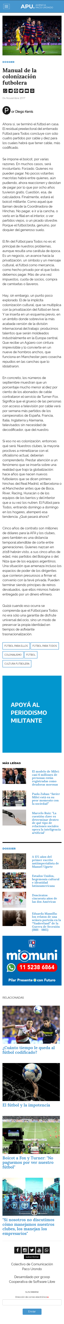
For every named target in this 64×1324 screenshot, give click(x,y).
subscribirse (32, 1257)
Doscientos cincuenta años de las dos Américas (44, 898)
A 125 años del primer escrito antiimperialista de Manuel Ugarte (45, 861)
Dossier (8, 61)
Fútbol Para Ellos (16, 646)
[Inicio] (37, 6)
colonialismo (13, 654)
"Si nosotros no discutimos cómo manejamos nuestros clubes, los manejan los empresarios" (28, 1226)
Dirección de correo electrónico (31, 1297)
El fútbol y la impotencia (26, 1105)
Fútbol (30, 654)
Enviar (32, 1311)
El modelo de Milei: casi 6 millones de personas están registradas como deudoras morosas (45, 778)
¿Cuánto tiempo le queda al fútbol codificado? (28, 1050)
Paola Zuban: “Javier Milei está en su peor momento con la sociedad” (46, 799)
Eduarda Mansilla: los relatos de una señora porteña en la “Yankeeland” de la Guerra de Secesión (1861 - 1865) (46, 922)
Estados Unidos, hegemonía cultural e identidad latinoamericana (45, 881)
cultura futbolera (16, 663)
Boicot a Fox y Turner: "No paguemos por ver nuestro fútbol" (27, 1162)
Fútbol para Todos (44, 646)
